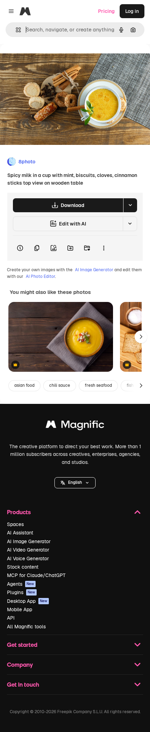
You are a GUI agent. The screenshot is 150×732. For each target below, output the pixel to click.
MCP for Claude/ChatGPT (36, 575)
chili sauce (59, 385)
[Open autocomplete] (15, 29)
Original (44, 60)
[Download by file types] (130, 205)
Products (19, 512)
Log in (132, 11)
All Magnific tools (26, 626)
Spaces (15, 524)
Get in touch (23, 684)
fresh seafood (98, 385)
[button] (75, 482)
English (75, 482)
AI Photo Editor (40, 276)
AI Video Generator (28, 550)
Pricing (106, 11)
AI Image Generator (94, 270)
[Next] (141, 337)
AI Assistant (20, 533)
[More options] (104, 248)
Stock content (22, 567)
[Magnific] (75, 426)
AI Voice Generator (28, 558)
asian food (24, 385)
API (11, 618)
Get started (22, 644)
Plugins (21, 592)
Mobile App (19, 609)
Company (20, 664)
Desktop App (27, 601)
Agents (20, 584)
